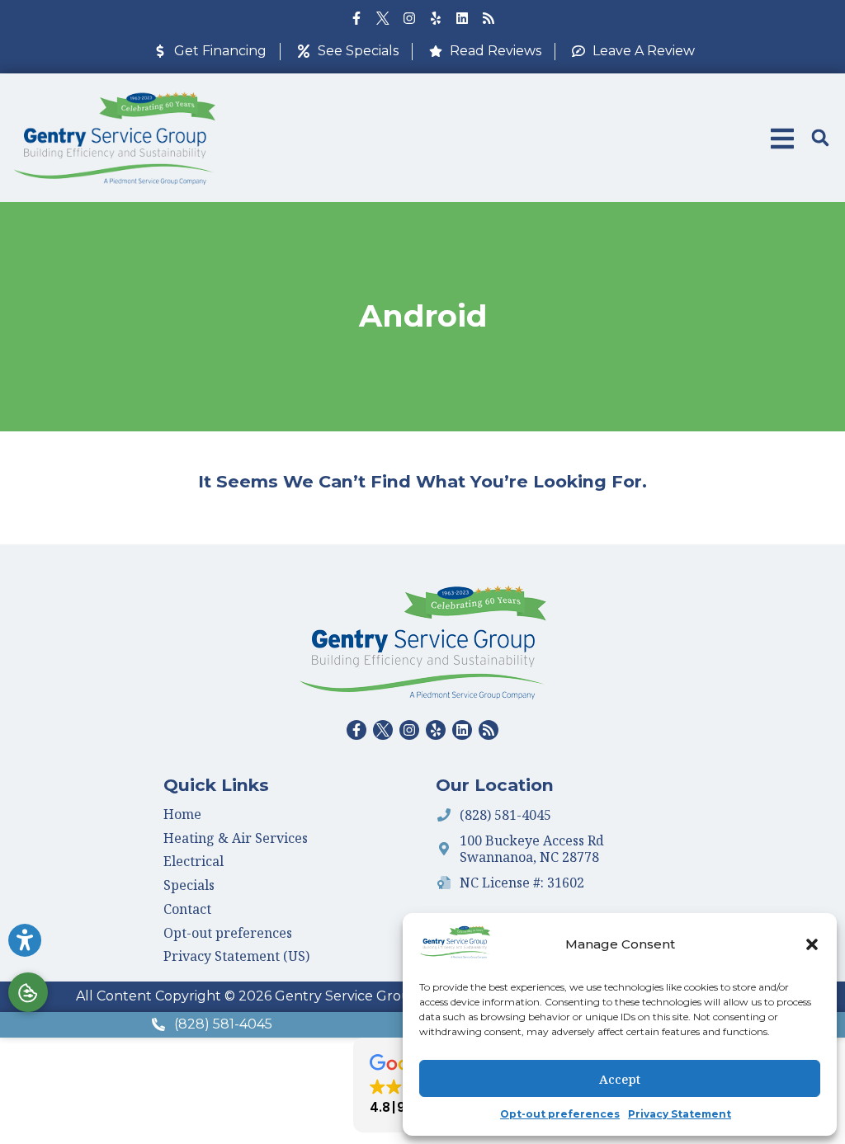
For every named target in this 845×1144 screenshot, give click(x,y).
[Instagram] (409, 18)
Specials (189, 885)
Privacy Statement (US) (236, 956)
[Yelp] (436, 18)
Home (182, 814)
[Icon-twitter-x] (383, 18)
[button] (812, 944)
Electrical (193, 861)
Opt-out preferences (560, 1114)
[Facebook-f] (356, 18)
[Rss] (488, 18)
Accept (619, 1079)
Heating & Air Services (235, 838)
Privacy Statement (679, 1114)
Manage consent (28, 992)
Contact (187, 909)
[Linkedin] (462, 18)
